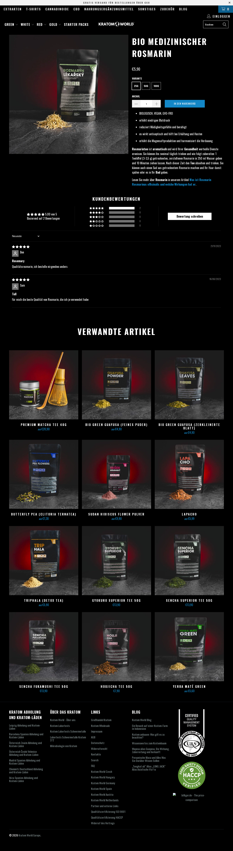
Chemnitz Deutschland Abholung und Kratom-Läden (26, 770)
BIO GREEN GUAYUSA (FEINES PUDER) (116, 384)
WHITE (26, 24)
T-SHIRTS (33, 9)
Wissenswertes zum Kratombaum (149, 743)
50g (146, 86)
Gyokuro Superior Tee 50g (116, 560)
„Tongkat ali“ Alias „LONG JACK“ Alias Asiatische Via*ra (148, 767)
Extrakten (13, 9)
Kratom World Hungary (103, 777)
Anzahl (136, 96)
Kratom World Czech (101, 771)
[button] (97, 208)
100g (156, 86)
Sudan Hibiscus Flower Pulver (116, 474)
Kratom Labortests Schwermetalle (68, 731)
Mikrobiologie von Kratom (63, 746)
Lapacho (189, 474)
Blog (183, 9)
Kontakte (96, 754)
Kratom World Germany (103, 783)
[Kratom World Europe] (116, 24)
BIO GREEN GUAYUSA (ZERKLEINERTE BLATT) (189, 384)
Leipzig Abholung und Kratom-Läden (24, 726)
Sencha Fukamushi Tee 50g (43, 646)
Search (94, 760)
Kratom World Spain (101, 789)
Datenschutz (97, 743)
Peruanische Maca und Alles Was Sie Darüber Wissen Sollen (149, 759)
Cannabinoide (57, 9)
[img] (20, 246)
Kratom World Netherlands (105, 800)
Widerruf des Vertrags (102, 823)
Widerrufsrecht (99, 749)
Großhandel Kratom (101, 720)
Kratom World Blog (141, 720)
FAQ (93, 766)
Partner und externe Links (104, 806)
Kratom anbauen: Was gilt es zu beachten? (148, 735)
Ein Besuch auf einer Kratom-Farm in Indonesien (150, 727)
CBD (76, 9)
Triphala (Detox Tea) (43, 560)
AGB (93, 737)
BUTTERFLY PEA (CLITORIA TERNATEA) (43, 474)
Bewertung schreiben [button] (190, 216)
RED (40, 24)
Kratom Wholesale (100, 726)
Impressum (96, 731)
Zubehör (167, 9)
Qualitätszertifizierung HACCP (107, 817)
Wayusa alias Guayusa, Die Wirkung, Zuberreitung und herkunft (150, 750)
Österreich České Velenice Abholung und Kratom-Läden (23, 753)
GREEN (10, 24)
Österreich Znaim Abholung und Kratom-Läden (25, 744)
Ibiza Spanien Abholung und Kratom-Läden (23, 779)
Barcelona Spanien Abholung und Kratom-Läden (26, 735)
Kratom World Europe (29, 835)
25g (136, 86)
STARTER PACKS (76, 24)
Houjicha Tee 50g (116, 646)
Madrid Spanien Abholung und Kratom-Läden (24, 761)
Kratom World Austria (102, 794)
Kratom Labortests (60, 726)
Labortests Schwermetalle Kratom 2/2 (68, 738)
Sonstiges (147, 9)
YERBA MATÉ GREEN (189, 646)
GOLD (53, 24)
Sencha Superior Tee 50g (189, 560)
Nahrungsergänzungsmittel (109, 9)
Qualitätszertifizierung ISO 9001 (108, 812)
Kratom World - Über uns (62, 720)
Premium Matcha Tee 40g (43, 384)
